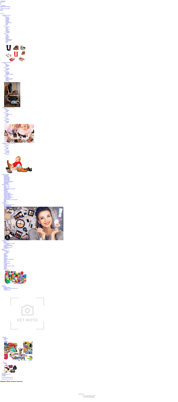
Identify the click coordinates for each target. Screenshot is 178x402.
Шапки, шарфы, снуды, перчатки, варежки (11, 199)
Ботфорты (7, 38)
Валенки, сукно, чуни (9, 78)
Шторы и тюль (6, 269)
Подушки (7, 252)
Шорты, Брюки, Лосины (8, 247)
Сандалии (7, 32)
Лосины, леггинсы (7, 192)
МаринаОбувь (2, 1)
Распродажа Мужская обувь (6, 62)
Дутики (7, 34)
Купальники (6, 191)
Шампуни (5, 203)
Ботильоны (7, 19)
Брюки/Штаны (6, 176)
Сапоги (7, 35)
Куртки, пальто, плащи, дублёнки (9, 243)
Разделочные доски (7, 263)
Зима (5, 33)
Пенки (7, 37)
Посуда (5, 262)
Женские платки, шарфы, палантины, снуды (11, 288)
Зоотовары (5, 258)
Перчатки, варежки (7, 177)
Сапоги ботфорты (9, 40)
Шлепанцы (7, 69)
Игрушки (3, 285)
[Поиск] (0, 2)
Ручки (5, 339)
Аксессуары (4, 286)
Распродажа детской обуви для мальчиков (8, 143)
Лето (5, 67)
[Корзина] (0, 4)
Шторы (5, 268)
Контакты (3, 375)
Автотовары (6, 255)
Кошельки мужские (7, 287)
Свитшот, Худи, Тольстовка (8, 245)
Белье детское (6, 175)
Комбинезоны (6, 189)
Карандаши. (6, 338)
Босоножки (8, 18)
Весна (5, 63)
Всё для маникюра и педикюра (9, 204)
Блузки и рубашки (7, 186)
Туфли (7, 23)
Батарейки (5, 256)
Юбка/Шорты (6, 182)
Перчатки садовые (7, 261)
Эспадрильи (8, 31)
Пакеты (5, 260)
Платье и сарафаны (7, 195)
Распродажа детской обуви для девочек (8, 107)
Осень (5, 70)
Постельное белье (7, 250)
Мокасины (7, 16)
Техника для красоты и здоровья (9, 265)
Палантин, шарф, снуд (7, 193)
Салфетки (5, 264)
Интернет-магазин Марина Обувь (7, 377)
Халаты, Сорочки (7, 198)
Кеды (7, 25)
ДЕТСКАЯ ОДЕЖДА (5, 174)
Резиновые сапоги (9, 22)
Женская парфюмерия (7, 205)
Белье (5, 185)
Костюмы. (5, 242)
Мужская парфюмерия (7, 206)
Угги (6, 42)
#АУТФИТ (4, 373)
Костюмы (5, 190)
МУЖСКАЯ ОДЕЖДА (6, 240)
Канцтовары (4, 337)
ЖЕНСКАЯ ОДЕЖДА (5, 184)
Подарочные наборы (7, 289)
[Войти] (0, 3)
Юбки (5, 201)
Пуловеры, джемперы (7, 196)
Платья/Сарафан (6, 178)
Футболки (5, 246)
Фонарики (5, 267)
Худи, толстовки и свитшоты (8, 181)
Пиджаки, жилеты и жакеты (8, 194)
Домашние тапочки (9, 39)
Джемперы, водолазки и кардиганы (9, 188)
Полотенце (6, 253)
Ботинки (7, 20)
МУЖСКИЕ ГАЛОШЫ (9, 74)
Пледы (7, 251)
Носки (3, 249)
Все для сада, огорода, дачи (6, 374)
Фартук (5, 266)
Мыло (5, 254)
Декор (5, 257)
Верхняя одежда (6, 187)
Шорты (5, 200)
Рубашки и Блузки (7, 179)
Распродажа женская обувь (6, 15)
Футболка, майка (6, 180)
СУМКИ (5, 363)
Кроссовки (7, 21)
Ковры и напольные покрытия (9, 259)
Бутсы (7, 24)
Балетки (7, 17)
